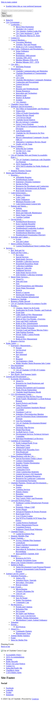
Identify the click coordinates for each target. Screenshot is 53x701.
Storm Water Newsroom (25, 288)
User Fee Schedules (23, 421)
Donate (14, 625)
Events (18, 239)
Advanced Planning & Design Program (31, 512)
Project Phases (21, 509)
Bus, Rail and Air (17, 250)
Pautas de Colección (24, 268)
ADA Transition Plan (24, 164)
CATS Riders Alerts (13, 672)
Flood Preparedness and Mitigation (29, 286)
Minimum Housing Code (25, 202)
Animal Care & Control (15, 574)
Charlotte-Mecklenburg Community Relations (33, 80)
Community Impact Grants (26, 230)
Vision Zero (20, 111)
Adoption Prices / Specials (26, 580)
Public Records (12, 661)
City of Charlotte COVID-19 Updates (30, 370)
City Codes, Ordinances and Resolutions (26, 49)
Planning (19, 485)
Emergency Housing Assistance (28, 182)
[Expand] (20, 25)
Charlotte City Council (24, 29)
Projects (19, 290)
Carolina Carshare (23, 217)
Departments (16, 69)
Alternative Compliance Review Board (31, 142)
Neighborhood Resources (26, 222)
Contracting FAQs (23, 470)
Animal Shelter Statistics (20, 636)
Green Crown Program (25, 124)
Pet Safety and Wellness (25, 613)
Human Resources (23, 91)
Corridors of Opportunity (20, 441)
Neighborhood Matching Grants (28, 233)
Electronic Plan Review (25, 427)
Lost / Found (16, 587)
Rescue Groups (22, 585)
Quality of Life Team (24, 144)
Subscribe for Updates (24, 148)
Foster (13, 638)
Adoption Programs (18, 576)
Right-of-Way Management (26, 339)
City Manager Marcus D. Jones (28, 36)
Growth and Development (16, 377)
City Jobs (14, 64)
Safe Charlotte (16, 372)
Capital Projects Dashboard (26, 523)
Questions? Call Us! (23, 412)
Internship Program (23, 67)
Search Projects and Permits (26, 403)
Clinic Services (17, 596)
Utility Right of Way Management (29, 315)
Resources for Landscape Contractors (30, 478)
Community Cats (22, 602)
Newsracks (20, 337)
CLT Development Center (21, 394)
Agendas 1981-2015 (24, 58)
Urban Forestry (22, 405)
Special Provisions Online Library (29, 458)
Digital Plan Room (23, 430)
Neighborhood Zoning (24, 179)
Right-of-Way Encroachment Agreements (32, 326)
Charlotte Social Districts (25, 120)
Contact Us (15, 38)
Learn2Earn (20, 543)
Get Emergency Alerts (24, 361)
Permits (14, 306)
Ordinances (20, 53)
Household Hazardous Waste (27, 264)
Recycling (20, 255)
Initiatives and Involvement (21, 106)
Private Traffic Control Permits (28, 334)
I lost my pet (20, 594)
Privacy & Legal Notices (15, 664)
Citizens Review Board (25, 115)
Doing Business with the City (22, 456)
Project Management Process (27, 525)
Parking (19, 208)
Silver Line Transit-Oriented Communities (27, 563)
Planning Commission (24, 496)
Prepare (19, 348)
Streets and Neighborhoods (16, 173)
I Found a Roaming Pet (25, 591)
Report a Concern (23, 292)
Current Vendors (22, 467)
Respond (19, 359)
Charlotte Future (17, 532)
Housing (14, 175)
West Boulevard (22, 452)
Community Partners (24, 631)
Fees (17, 284)
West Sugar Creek (23, 445)
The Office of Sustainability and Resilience (32, 109)
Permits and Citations (24, 607)
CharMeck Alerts (12, 670)
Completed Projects (23, 527)
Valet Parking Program (24, 332)
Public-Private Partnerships (26, 390)
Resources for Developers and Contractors (32, 186)
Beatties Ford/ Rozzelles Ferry (27, 450)
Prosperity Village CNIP (25, 507)
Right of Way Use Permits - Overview (30, 319)
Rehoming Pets (22, 609)
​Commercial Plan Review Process (29, 396)
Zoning (18, 487)
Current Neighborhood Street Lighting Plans (33, 246)
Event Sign (20, 312)
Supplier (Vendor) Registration (28, 463)
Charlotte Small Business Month (28, 392)
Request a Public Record (20, 301)
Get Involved (16, 219)
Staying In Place (22, 184)
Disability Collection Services (27, 261)
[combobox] (17, 10)
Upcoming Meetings (24, 42)
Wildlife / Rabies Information (27, 618)
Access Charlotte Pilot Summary (28, 540)
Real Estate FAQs (23, 514)
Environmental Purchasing (26, 481)
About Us (19, 279)
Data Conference (22, 547)
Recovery (19, 352)
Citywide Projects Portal (20, 501)
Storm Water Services (19, 277)
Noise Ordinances (23, 199)
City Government (12, 22)
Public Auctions (22, 465)
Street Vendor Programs (25, 328)
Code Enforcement (18, 193)
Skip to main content (9, 2)
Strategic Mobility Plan (20, 536)
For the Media (21, 153)
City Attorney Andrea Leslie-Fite (28, 31)
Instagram (10, 695)
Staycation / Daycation (24, 582)
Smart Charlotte (17, 538)
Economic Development (20, 379)
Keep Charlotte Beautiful (25, 224)
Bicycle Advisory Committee (27, 122)
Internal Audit (21, 95)
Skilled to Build (17, 565)
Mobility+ (15, 556)
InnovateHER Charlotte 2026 (27, 554)
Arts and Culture (22, 241)
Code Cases (20, 197)
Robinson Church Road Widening (29, 529)
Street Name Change (24, 215)
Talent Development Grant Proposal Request (33, 567)
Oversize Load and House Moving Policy (32, 330)
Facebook (10, 688)
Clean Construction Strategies (27, 472)
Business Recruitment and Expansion (30, 388)
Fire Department (17, 365)
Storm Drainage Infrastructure (27, 297)
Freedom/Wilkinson (23, 454)
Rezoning (19, 494)
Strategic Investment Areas (26, 560)
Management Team (23, 633)
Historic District (22, 492)
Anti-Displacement (23, 131)
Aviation (19, 100)
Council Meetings (18, 40)
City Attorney (21, 102)
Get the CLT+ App (23, 151)
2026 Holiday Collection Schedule (29, 275)
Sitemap (9, 659)
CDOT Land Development (26, 317)
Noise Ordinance (22, 51)
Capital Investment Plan (25, 534)
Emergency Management (20, 346)
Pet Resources (16, 605)
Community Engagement (25, 226)
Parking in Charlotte (18, 299)
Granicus (35, 699)
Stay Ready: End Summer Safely (23, 374)
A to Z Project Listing (24, 516)
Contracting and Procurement (27, 82)
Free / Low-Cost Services (26, 616)
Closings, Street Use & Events (27, 308)
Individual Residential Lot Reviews (29, 439)
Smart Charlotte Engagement (27, 545)
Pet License (20, 611)
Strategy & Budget (23, 98)
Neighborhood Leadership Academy (30, 228)
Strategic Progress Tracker (21, 171)
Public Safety (11, 343)
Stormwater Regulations (25, 295)
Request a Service (18, 341)
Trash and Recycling (19, 253)
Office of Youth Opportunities (27, 113)
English (23, 6)
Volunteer (14, 622)
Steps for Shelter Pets (19, 640)
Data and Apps (21, 281)
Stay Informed (21, 354)
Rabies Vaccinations (23, 600)
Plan (17, 357)
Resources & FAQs (23, 558)
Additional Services (23, 270)
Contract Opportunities (25, 461)
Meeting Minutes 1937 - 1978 (27, 62)
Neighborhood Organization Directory (31, 235)
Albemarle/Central (23, 447)
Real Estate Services (24, 191)
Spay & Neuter (21, 598)
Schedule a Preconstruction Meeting (30, 414)
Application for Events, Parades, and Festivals (34, 310)
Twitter (8, 692)
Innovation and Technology (26, 93)
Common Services (23, 489)
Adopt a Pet (20, 578)
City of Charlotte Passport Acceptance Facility (29, 303)
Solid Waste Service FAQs (26, 272)
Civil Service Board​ (23, 117)
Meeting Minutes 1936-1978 (27, 60)
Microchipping (21, 589)
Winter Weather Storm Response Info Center (33, 363)
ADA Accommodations (15, 657)
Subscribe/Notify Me (14, 668)
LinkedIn (9, 690)
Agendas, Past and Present (26, 44)
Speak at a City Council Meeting (28, 47)
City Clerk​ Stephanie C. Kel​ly (27, 33)
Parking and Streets (18, 206)
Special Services (22, 257)
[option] (29, 6)
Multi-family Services (24, 259)
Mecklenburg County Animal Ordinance (31, 620)
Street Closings (21, 210)
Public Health (16, 368)
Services (9, 248)
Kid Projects (20, 627)
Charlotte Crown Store (19, 104)
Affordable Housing (23, 177)
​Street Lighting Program (20, 244)
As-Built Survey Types (25, 432)
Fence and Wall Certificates (26, 321)
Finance (19, 86)
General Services (22, 84)
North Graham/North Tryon (26, 443)
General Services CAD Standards (29, 474)
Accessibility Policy (13, 655)
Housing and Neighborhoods (27, 89)
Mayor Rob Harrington (25, 27)
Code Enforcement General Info (28, 204)
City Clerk (20, 78)
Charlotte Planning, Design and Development (28, 483)
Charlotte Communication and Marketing (32, 71)
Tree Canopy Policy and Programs (29, 498)
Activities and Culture (19, 237)
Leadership (15, 24)
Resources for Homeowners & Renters (31, 188)
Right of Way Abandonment (27, 323)
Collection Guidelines (24, 266)
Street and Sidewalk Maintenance (29, 213)
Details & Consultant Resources (28, 476)
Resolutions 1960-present (25, 55)
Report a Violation (23, 195)
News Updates (16, 146)
